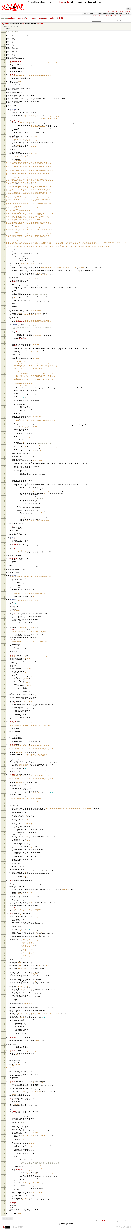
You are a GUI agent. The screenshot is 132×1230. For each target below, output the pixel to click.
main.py (53, 18)
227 (4, 355)
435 (4, 650)
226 (4, 354)
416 (4, 623)
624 (4, 919)
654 (4, 962)
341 (4, 517)
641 (4, 943)
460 (4, 685)
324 (4, 493)
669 (4, 983)
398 (4, 597)
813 (4, 1188)
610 (4, 899)
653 (4, 961)
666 (4, 979)
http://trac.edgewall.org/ (126, 1227)
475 (4, 707)
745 (4, 1091)
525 (4, 778)
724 (4, 1061)
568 (4, 839)
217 (4, 341)
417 (4, 624)
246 (4, 382)
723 (4, 1060)
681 (4, 1000)
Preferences (127, 11)
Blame (121, 15)
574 (4, 847)
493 (4, 732)
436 (4, 651)
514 (4, 762)
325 (4, 494)
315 (4, 480)
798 (4, 1166)
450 (4, 671)
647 (4, 952)
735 (4, 1077)
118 (4, 197)
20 (4, 58)
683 (4, 1003)
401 (4, 602)
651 (4, 958)
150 (4, 245)
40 (4, 86)
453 (4, 675)
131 (4, 216)
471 (4, 701)
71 (4, 131)
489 (4, 727)
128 (4, 212)
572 (4, 845)
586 (4, 865)
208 (4, 328)
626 (4, 922)
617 (4, 909)
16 (4, 52)
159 (4, 258)
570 (4, 842)
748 (4, 1095)
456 (4, 679)
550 (4, 814)
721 (4, 1057)
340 (4, 516)
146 (4, 238)
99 (4, 170)
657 (4, 966)
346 (4, 524)
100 (4, 172)
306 (4, 467)
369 (4, 557)
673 (4, 989)
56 (4, 109)
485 (4, 721)
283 (4, 435)
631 (4, 929)
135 (4, 222)
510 (4, 757)
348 (4, 527)
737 (4, 1080)
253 (4, 392)
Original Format (69, 1224)
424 (4, 634)
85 (4, 151)
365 (4, 551)
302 (4, 462)
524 (4, 777)
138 (4, 226)
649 (4, 955)
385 (4, 579)
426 (4, 637)
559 (4, 826)
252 (4, 390)
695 (4, 1020)
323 (4, 491)
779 (4, 1139)
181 (4, 290)
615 (4, 906)
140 (4, 229)
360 (4, 544)
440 (4, 656)
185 (4, 296)
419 (4, 627)
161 (4, 261)
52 (4, 104)
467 (4, 695)
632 (4, 930)
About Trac (120, 11)
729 (4, 1068)
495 (4, 735)
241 (4, 375)
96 (4, 166)
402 (4, 603)
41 (4, 88)
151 (4, 247)
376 (4, 566)
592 (4, 873)
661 (4, 972)
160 (4, 260)
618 (4, 910)
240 (4, 373)
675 (4, 992)
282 (4, 433)
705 (4, 1035)
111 (4, 187)
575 (4, 849)
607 (4, 895)
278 (4, 427)
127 (4, 210)
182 (4, 291)
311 (4, 474)
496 (4, 737)
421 (4, 629)
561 (4, 829)
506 (4, 751)
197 (4, 313)
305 (4, 466)
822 (4, 1201)
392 (4, 589)
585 (4, 863)
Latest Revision (106, 15)
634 (4, 933)
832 (4, 1215)
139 (4, 228)
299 (4, 457)
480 (4, 714)
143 (4, 233)
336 (4, 510)
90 (4, 158)
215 (4, 338)
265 (4, 409)
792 (4, 1157)
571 (4, 843)
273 (4, 420)
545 (4, 806)
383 (4, 576)
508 (4, 754)
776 (4, 1135)
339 (4, 514)
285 (4, 437)
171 (4, 276)
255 (4, 395)
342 (4, 519)
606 (4, 893)
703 (4, 1032)
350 (4, 530)
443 (4, 661)
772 (4, 1129)
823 (4, 1202)
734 (4, 1075)
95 (4, 165)
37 (4, 82)
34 (4, 78)
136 (4, 223)
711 (4, 1043)
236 (4, 368)
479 (4, 713)
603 (4, 889)
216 (4, 340)
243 (4, 378)
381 (4, 573)
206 (4, 325)
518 (4, 768)
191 (4, 304)
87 (4, 153)
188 (4, 300)
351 (4, 531)
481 (4, 716)
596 (4, 879)
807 (4, 1179)
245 (4, 380)
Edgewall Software (19, 1227)
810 (4, 1183)
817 (4, 1193)
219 (4, 344)
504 (4, 748)
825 (4, 1205)
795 (4, 1162)
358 (4, 541)
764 (4, 1118)
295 (4, 452)
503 (4, 747)
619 (4, 912)
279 (4, 429)
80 (4, 143)
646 (4, 951)
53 (4, 105)
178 (4, 286)
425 (4, 635)
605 (4, 892)
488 (4, 725)
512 (4, 759)
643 (4, 946)
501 (4, 744)
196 (4, 311)
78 (4, 140)
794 (4, 1160)
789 (4, 1153)
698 (4, 1024)
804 (4, 1175)
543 (4, 803)
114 (4, 192)
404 (4, 606)
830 (4, 1212)
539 (4, 798)
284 (4, 436)
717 (4, 1051)
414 (4, 620)
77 (4, 139)
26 (4, 67)
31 (4, 74)
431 (4, 644)
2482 (61, 18)
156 (4, 254)
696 (4, 1022)
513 (4, 761)
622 (4, 916)
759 (4, 1111)
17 (4, 54)
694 (4, 1019)
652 (4, 959)
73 (4, 133)
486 (4, 723)
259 (4, 400)
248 (4, 385)
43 (4, 91)
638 (4, 939)
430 (4, 642)
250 (4, 388)
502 (4, 745)
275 (4, 423)
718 (4, 1053)
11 (4, 45)
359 (4, 543)
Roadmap (99, 13)
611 (4, 900)
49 (4, 99)
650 (4, 956)
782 (4, 1143)
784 (4, 1146)
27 (4, 68)
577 (4, 852)
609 (4, 898)
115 (4, 193)
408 (4, 612)
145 (4, 236)
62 (4, 118)
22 (4, 61)
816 (4, 1192)
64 (4, 120)
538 (4, 796)
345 (4, 523)
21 (4, 60)
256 (4, 396)
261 (4, 403)
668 (4, 982)
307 (4, 469)
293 (4, 449)
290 (4, 445)
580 (4, 856)
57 (4, 111)
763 (4, 1116)
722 (4, 1058)
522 (4, 774)
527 (4, 781)
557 (4, 823)
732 (4, 1072)
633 (4, 932)
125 (4, 207)
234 (4, 365)
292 (4, 448)
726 (4, 1064)
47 (4, 96)
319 (4, 486)
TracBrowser (105, 1221)
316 (4, 481)
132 (4, 217)
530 (4, 785)
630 (4, 927)
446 (4, 665)
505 (4, 749)
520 (4, 771)
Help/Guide (114, 11)
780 (4, 1140)
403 (4, 604)
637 (4, 938)
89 (4, 156)
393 (4, 590)
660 (4, 971)
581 (4, 858)
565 (4, 834)
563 (4, 832)
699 (4, 1026)
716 (4, 1050)
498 (4, 740)
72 (4, 132)
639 (4, 940)
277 (4, 426)
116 (4, 195)
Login (109, 11)
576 (4, 850)
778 (4, 1138)
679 (4, 998)
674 (4, 990)
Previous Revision (97, 15)
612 (4, 902)
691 (4, 1014)
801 (4, 1170)
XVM (68, 2)
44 (4, 92)
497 (4, 738)
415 (4, 622)
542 (4, 802)
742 (4, 1087)
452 (4, 674)
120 (4, 200)
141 (4, 230)
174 (4, 280)
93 (4, 162)
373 (4, 562)
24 (4, 64)
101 (4, 173)
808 (4, 1181)
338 (4, 513)
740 (4, 1084)
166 (4, 268)
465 (4, 692)
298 (4, 456)
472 (4, 703)
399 (4, 599)
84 (4, 149)
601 (4, 886)
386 (4, 581)
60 (4, 115)
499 (4, 741)
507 (4, 752)
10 (4, 44)
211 (4, 332)
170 (4, 274)
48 (4, 98)
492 (4, 731)
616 (4, 907)
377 (4, 568)
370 (4, 558)
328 (4, 499)
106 (4, 180)
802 (4, 1172)
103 (4, 176)
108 (4, 183)
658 (4, 968)
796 (4, 1163)
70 (4, 129)
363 (4, 548)
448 (4, 668)
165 (4, 267)
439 (4, 655)
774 (4, 1132)
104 (4, 177)
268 (4, 413)
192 (4, 306)
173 (4, 278)
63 (4, 119)
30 (4, 73)
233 (4, 364)
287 (4, 440)
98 (4, 169)
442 (4, 659)
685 (4, 1006)
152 (4, 249)
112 (4, 189)
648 (4, 953)
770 (4, 1126)
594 (4, 876)
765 (4, 1119)
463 (4, 690)
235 (4, 366)
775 (4, 1133)
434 (4, 648)
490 (4, 728)
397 (4, 596)
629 (4, 926)
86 (4, 152)
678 (4, 996)
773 (4, 1130)
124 (4, 206)
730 (4, 1069)
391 (4, 588)
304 (4, 464)
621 (4, 914)
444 (4, 662)
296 (4, 453)
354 (4, 536)
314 (4, 478)
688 (4, 1010)
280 (4, 430)
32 (4, 75)
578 (4, 853)
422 (4, 631)
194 (4, 308)
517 (4, 767)
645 (4, 949)
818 (4, 1195)
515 (4, 764)
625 (4, 920)
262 (4, 404)
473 (4, 704)
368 (4, 555)
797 (4, 1165)
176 (4, 283)
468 (4, 697)
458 (4, 682)
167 (4, 270)
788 (4, 1152)
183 (4, 293)
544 (4, 805)
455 (4, 678)
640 (4, 942)
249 (4, 386)
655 (4, 964)
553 (4, 818)
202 (4, 320)
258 (4, 399)
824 (4, 1203)
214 (4, 337)
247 (4, 383)
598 (4, 882)
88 (4, 155)
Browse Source (109, 13)
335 (4, 509)
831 (4, 1213)
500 (4, 743)
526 (4, 779)
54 (4, 106)
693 (4, 1017)
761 (4, 1114)
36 (4, 81)
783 (4, 1145)
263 (4, 406)
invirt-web (30, 18)
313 (4, 477)
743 (4, 1088)
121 (4, 202)
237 (4, 369)
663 (4, 975)
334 (4, 507)
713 (4, 1046)
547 (4, 809)
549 (4, 812)
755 (4, 1105)
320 (4, 487)
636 (4, 936)
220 (4, 345)
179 (4, 287)
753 (4, 1102)
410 (4, 614)
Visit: (90, 20)
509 (4, 755)
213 (4, 335)
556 (4, 822)
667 (4, 980)
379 (4, 571)
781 (4, 1142)
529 (4, 784)
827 (4, 1208)
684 (4, 1005)
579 (4, 855)
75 (4, 136)
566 (4, 836)
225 (4, 352)
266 (4, 410)
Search (127, 13)
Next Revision (114, 15)
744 (4, 1089)
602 (4, 887)
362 (4, 547)
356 (4, 538)
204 (4, 323)
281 (4, 432)
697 (4, 1023)
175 (4, 281)
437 (4, 652)
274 (4, 422)
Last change (5, 23)
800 (4, 1169)
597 (4, 880)
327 (4, 497)
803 (4, 1173)
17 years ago (40, 23)
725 (4, 1062)
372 (4, 561)
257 (4, 397)
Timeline (91, 13)
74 (4, 135)
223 (4, 350)
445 (4, 664)
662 (4, 973)
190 (4, 303)
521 (4, 772)
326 (4, 496)
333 (4, 506)
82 (4, 146)
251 (4, 389)
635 (4, 935)
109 (4, 185)
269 (4, 414)
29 (4, 71)
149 (4, 242)
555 (4, 820)
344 (4, 522)
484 (4, 720)
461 (4, 687)
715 (4, 1049)
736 (4, 1078)
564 (4, 833)
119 (4, 199)
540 (4, 799)
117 (4, 196)
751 (4, 1099)
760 (4, 1112)
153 (4, 250)
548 (4, 811)
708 (4, 1039)
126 (4, 209)
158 (4, 257)
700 (4, 1027)
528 (4, 782)
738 (4, 1081)
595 (4, 878)
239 (4, 372)
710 (4, 1042)
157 (4, 256)
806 (4, 1178)
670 (4, 985)
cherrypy (39, 18)
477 (4, 710)
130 (4, 215)
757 (4, 1108)
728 (4, 1067)
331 (4, 503)
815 (4, 1191)
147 (4, 239)
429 (4, 641)
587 (4, 866)
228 (4, 357)
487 (4, 724)
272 (4, 419)
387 (4, 582)
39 (4, 85)
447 (4, 666)
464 (4, 691)
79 (4, 142)
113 (4, 190)
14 (4, 50)
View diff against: (121, 20)
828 (4, 1209)
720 (4, 1056)
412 (4, 617)
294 (4, 450)
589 (4, 869)
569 (4, 840)
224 (4, 351)
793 (4, 1159)
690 (4, 1013)
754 (4, 1104)
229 (4, 358)
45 (4, 94)
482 (4, 717)
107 (4, 182)
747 (4, 1094)
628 (4, 925)
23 (4, 62)
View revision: (106, 20)
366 (4, 552)
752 (4, 1101)
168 (4, 271)
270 (4, 416)
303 (4, 463)
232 (4, 362)
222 (4, 348)
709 (4, 1040)
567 (4, 837)
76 (4, 138)
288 (4, 442)
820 (4, 1198)
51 (4, 102)
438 (4, 654)
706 (4, 1036)
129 (4, 213)
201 (4, 318)
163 (4, 264)
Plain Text (61, 1224)
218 (4, 342)
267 (4, 411)
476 (4, 708)
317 (4, 483)
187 (4, 299)
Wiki (85, 13)
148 (4, 240)
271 (4, 417)
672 (4, 988)
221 (4, 347)
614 (4, 905)
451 (4, 672)
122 (4, 203)
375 (4, 565)
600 (4, 885)
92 (4, 160)
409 (4, 613)
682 (4, 1002)
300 (4, 459)
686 (4, 1007)
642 (4, 945)
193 (4, 307)
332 (4, 504)
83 (4, 148)
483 (4, 718)
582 (4, 859)
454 (4, 677)
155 (4, 253)
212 (4, 334)
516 (4, 765)
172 (4, 277)
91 (4, 159)
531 (4, 787)
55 (4, 108)
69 (4, 128)
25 (4, 65)
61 (4, 116)
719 (4, 1054)
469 (4, 698)
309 (4, 471)
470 (4, 700)
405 (4, 607)
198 (4, 314)
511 (4, 758)
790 (4, 1155)
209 (4, 330)
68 (4, 126)
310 (4, 473)
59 (4, 113)
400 (4, 600)
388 (4, 583)
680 (4, 999)
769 (4, 1125)
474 (4, 705)
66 (4, 123)
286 (4, 439)
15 (4, 51)
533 (4, 789)
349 (4, 528)
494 (4, 734)
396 (4, 595)
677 (4, 995)
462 (4, 688)
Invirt (61, 2)
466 (4, 694)
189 (4, 301)
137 (4, 225)
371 (4, 559)
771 (4, 1127)
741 (4, 1085)
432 (4, 645)
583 (4, 860)
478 (4, 711)
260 (4, 402)
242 (4, 376)
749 (4, 1097)
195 (4, 310)
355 (4, 537)
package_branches (16, 18)
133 (4, 219)
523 (4, 775)
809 (4, 1182)
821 (4, 1199)
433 (4, 647)
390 (4, 586)
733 (4, 1074)
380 (4, 572)
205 (4, 324)
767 (4, 1122)
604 (4, 890)
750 (4, 1098)
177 (4, 284)
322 (4, 490)
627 (4, 923)
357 (4, 540)
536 (4, 794)
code (46, 18)
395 (4, 593)
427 (4, 638)
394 (4, 592)
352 (4, 533)
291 (4, 446)
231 (4, 361)
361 (4, 545)
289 (4, 443)
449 (4, 669)
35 (4, 80)
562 (4, 830)
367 (4, 554)
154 (4, 251)
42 (4, 89)
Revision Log (127, 15)
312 (4, 476)
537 (4, 795)
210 (4, 331)
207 (4, 327)
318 (4, 484)
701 (4, 1029)
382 (4, 575)
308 (4, 470)
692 (4, 1016)
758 (4, 1109)
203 (4, 321)
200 (4, 317)
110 (4, 186)
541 (4, 801)
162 (4, 263)
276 (4, 424)
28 (4, 70)
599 (4, 883)
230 (4, 359)
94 (4, 163)
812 (4, 1186)
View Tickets (119, 13)
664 (4, 976)
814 (4, 1189)
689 (4, 1011)
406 (4, 609)
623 (4, 917)
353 (4, 534)
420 (4, 628)
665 (4, 978)
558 (4, 825)
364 (4, 550)
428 (4, 639)
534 (4, 791)
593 (4, 875)
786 (4, 1149)
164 (4, 266)
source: (4, 18)
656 (4, 965)
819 (4, 1196)
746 (4, 1092)
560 (4, 827)
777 (4, 1136)
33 (4, 77)
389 (4, 585)
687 (4, 1009)
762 (4, 1115)
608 (4, 896)
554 (4, 819)
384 (4, 578)
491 (4, 730)
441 (4, 658)
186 (4, 297)
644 (4, 948)
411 (4, 616)
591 (4, 872)
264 (4, 407)
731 (4, 1071)
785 (4, 1148)
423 (4, 632)
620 (4, 913)
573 (4, 846)
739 (4, 1082)
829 (4, 1210)
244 (4, 379)
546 (4, 808)
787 (4, 1150)
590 (4, 870)
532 (4, 788)
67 (4, 125)
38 (4, 84)
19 (4, 57)
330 (4, 501)
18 (4, 55)
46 (4, 95)
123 (4, 204)
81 (4, 145)
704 (4, 1033)
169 (4, 273)
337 (4, 512)
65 (4, 122)
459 (4, 684)
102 (4, 174)
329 (4, 500)
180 (4, 288)
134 (4, 220)
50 (4, 101)
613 (4, 903)
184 (4, 294)
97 (4, 167)
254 (4, 393)
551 (4, 815)
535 (4, 792)
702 (4, 1030)
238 (4, 371)
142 (4, 232)
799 (4, 1168)
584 (4, 862)
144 (4, 235)
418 (4, 626)
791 (4, 1156)
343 (4, 520)
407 (4, 610)
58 (4, 112)
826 (4, 1206)
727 (4, 1065)
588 (4, 867)
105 (4, 179)
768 (4, 1123)
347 (4, 526)
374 (4, 564)
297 (4, 455)
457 (4, 681)
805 (4, 1176)
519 (4, 770)
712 (4, 1044)
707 (4, 1037)
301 (4, 460)
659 (4, 969)
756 (4, 1107)
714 (4, 1047)
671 (4, 986)
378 (4, 569)
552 (4, 816)
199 (4, 316)
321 (4, 488)
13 (4, 48)
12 (4, 47)
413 (4, 619)
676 (4, 993)
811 (4, 1185)
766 (4, 1121)
